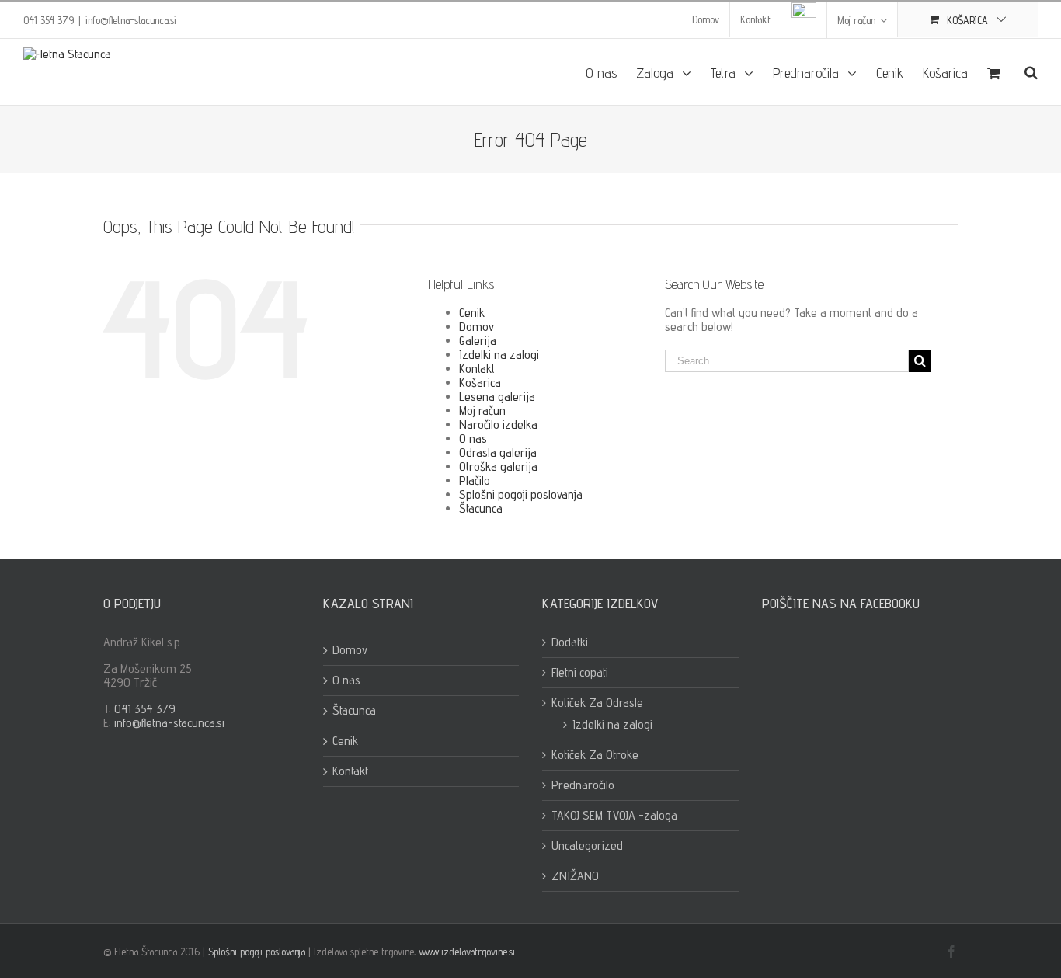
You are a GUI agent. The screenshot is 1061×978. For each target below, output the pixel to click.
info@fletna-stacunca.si (130, 20)
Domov (476, 326)
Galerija (477, 340)
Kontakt (477, 368)
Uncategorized (587, 846)
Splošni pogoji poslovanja (521, 494)
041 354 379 (145, 708)
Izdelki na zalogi (499, 354)
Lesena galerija (497, 396)
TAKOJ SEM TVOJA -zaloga (614, 816)
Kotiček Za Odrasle (597, 703)
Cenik (472, 312)
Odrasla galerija (498, 452)
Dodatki (569, 642)
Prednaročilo (582, 785)
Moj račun (482, 410)
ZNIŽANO (575, 876)
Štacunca (481, 508)
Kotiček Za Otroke (594, 755)
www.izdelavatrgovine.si (467, 951)
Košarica (480, 382)
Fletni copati (579, 673)
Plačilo (474, 480)
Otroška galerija (498, 466)
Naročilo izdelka (498, 424)
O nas (473, 438)
